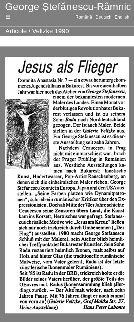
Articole (16, 31)
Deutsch (103, 17)
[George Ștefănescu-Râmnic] (67, 7)
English (122, 17)
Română (83, 17)
